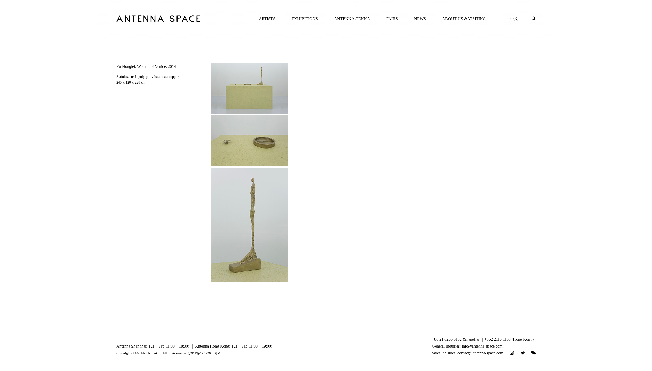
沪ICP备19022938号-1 (204, 353)
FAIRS (392, 19)
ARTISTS (267, 19)
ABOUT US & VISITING (464, 19)
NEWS (420, 19)
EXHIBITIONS (305, 19)
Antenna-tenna (352, 19)
